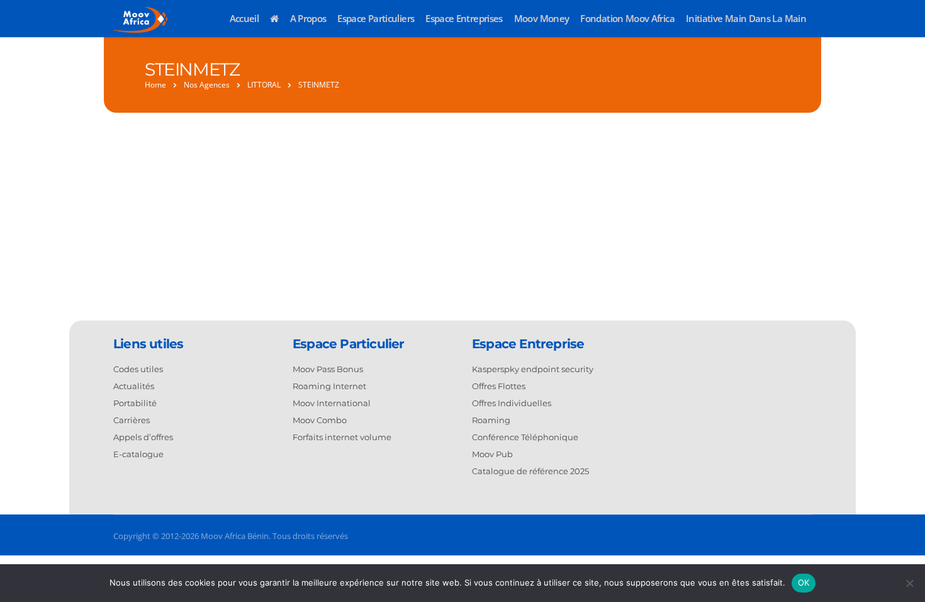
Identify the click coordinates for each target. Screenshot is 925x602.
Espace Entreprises (463, 18)
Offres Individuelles (511, 403)
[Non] (909, 583)
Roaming (491, 420)
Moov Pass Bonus (328, 369)
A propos (308, 18)
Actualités (133, 386)
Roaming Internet (329, 386)
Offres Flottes (498, 386)
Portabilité (135, 403)
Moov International (332, 403)
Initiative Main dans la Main (746, 18)
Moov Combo (320, 420)
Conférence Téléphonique (525, 437)
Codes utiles (138, 369)
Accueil (244, 18)
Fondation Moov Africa (627, 18)
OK (804, 582)
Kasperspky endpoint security (532, 369)
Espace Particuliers (375, 18)
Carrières (131, 420)
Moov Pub (492, 454)
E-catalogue (138, 454)
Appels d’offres (143, 437)
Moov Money (541, 18)
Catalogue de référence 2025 (530, 471)
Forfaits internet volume (342, 437)
